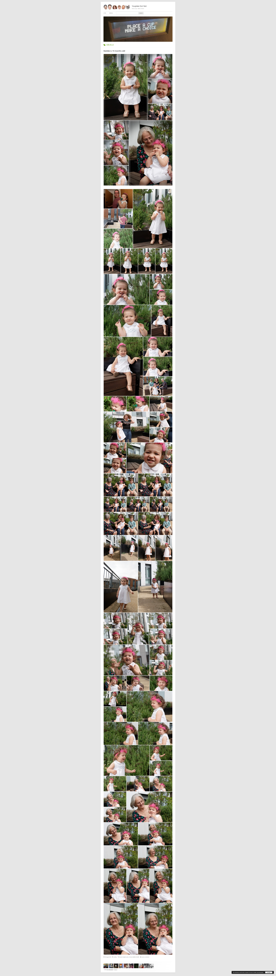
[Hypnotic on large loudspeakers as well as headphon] (116, 966)
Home (104, 13)
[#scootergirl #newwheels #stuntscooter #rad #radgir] (146, 966)
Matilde (134, 957)
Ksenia (130, 957)
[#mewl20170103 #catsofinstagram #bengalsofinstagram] (141, 966)
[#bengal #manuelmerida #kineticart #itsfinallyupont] (121, 966)
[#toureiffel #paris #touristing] (131, 966)
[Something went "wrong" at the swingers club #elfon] (126, 966)
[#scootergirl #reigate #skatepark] (151, 966)
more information (260, 972)
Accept (268, 972)
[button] (125, 87)
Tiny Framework (110, 969)
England (124, 957)
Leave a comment (145, 957)
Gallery (115, 957)
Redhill (137, 957)
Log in (115, 969)
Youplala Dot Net (139, 6)
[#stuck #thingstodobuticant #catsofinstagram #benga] (111, 966)
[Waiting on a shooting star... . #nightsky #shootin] (136, 966)
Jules (128, 957)
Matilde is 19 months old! (114, 51)
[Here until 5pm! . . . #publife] (105, 966)
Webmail (111, 13)
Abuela (120, 957)
